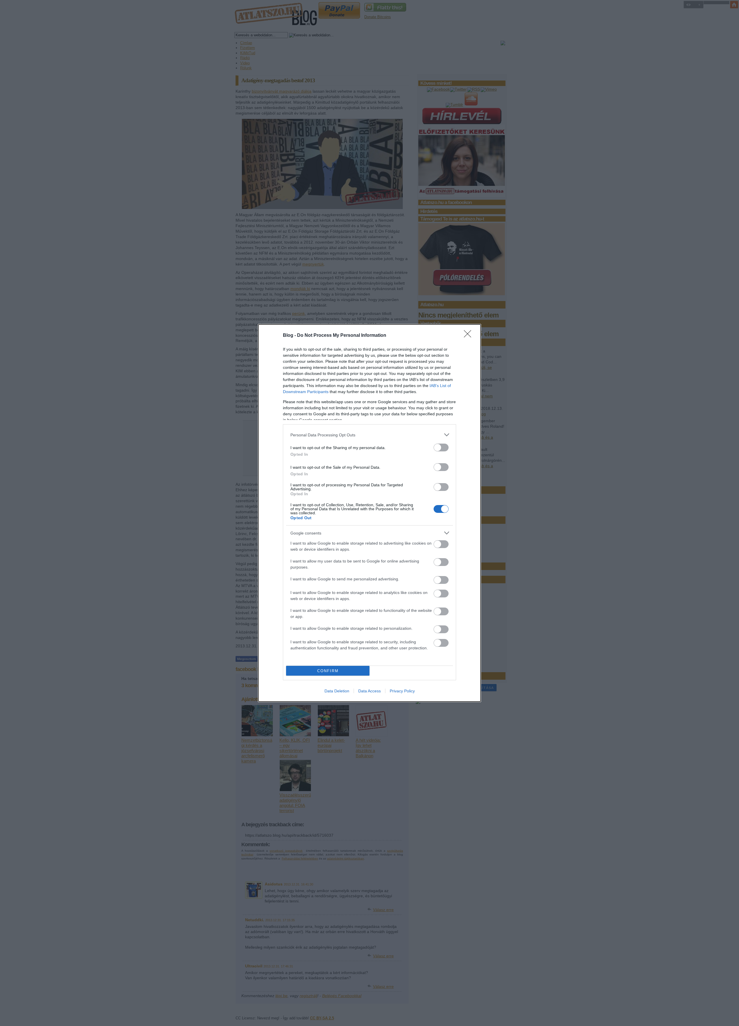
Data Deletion (336, 691)
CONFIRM (328, 671)
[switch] (441, 447)
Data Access (369, 691)
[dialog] (369, 513)
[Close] (469, 335)
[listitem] (369, 435)
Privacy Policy (402, 691)
